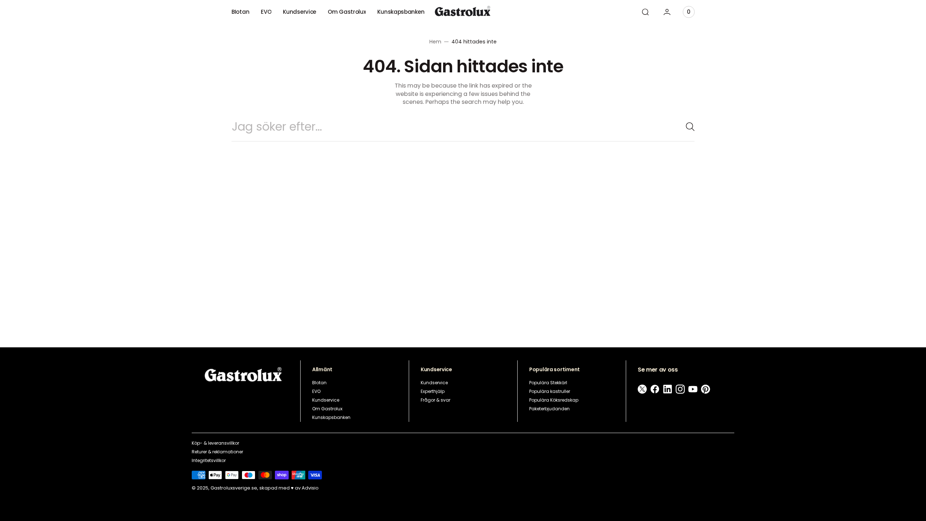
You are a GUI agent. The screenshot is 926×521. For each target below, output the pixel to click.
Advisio (310, 488)
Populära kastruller (549, 391)
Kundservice (325, 400)
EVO (316, 391)
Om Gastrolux (327, 409)
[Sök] (687, 126)
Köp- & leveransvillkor (215, 443)
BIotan (319, 383)
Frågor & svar (435, 400)
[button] (645, 12)
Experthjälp (433, 391)
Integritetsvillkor (209, 460)
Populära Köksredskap (553, 400)
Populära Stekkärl (548, 383)
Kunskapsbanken (331, 417)
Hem (435, 41)
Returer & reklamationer (217, 452)
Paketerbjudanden (549, 409)
